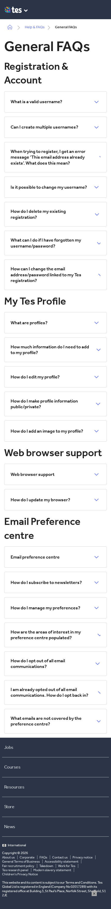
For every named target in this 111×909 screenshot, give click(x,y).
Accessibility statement (61, 861)
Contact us (60, 857)
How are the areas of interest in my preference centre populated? (46, 635)
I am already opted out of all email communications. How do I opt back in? (49, 692)
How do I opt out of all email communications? (38, 664)
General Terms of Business (21, 861)
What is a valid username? (36, 101)
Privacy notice (83, 857)
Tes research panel (15, 870)
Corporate (27, 857)
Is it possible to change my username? (49, 187)
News (9, 826)
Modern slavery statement (52, 870)
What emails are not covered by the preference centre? (46, 721)
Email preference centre (35, 557)
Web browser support (32, 474)
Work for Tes (66, 866)
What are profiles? (29, 323)
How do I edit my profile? (35, 377)
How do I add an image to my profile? (47, 431)
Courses (12, 767)
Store (9, 806)
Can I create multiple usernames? (44, 127)
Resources (14, 787)
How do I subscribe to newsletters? (46, 582)
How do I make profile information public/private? (44, 404)
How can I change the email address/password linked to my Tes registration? (46, 274)
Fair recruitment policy (18, 866)
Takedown (46, 866)
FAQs (43, 857)
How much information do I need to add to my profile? (50, 350)
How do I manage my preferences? (45, 608)
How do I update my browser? (40, 500)
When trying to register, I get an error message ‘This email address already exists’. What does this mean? (48, 157)
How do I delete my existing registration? (38, 214)
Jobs (8, 747)
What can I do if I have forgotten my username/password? (46, 243)
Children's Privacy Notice (20, 874)
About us (8, 857)
